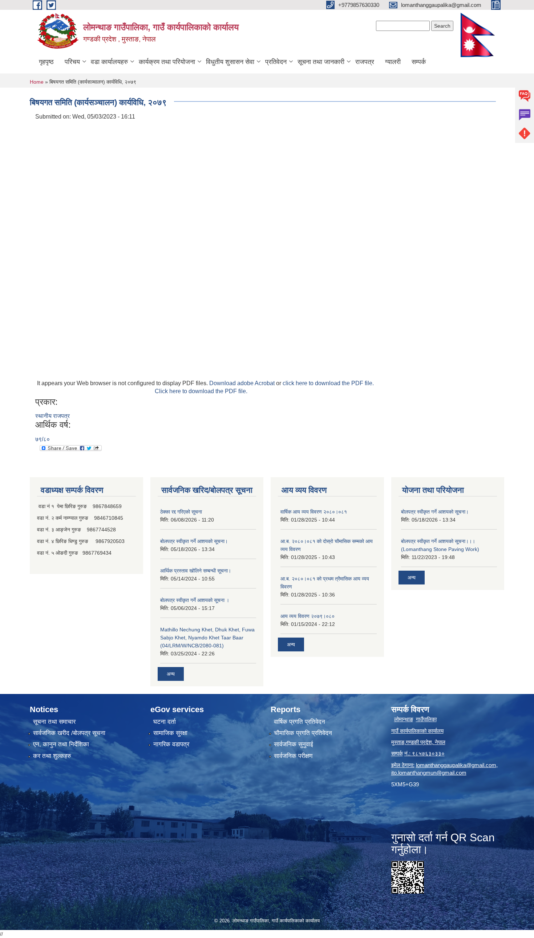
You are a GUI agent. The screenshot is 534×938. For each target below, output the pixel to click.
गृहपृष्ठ (46, 61)
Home (37, 82)
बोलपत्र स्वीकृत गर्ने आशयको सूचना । (194, 600)
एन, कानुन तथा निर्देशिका (61, 744)
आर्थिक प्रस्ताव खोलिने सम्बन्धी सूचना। (195, 571)
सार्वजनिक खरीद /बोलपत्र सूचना (69, 733)
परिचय (72, 61)
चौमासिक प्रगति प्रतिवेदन (303, 733)
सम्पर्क (419, 61)
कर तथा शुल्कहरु (52, 756)
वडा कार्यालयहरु (109, 61)
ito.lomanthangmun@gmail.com (428, 773)
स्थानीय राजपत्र (52, 416)
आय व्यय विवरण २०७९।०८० (307, 616)
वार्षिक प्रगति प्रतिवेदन (299, 721)
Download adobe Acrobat (242, 383)
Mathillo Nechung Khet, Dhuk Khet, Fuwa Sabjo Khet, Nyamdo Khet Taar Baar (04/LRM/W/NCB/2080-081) (207, 637)
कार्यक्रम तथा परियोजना (167, 61)
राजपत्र (364, 61)
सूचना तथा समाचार (54, 721)
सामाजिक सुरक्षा (170, 733)
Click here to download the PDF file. (201, 391)
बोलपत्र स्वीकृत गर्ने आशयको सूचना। (194, 541)
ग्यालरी (393, 61)
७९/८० (42, 439)
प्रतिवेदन (276, 61)
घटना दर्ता (164, 721)
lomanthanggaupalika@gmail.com (456, 765)
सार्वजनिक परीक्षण (293, 756)
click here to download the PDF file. (328, 383)
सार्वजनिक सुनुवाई (293, 744)
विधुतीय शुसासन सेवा (230, 61)
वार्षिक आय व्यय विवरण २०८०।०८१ (313, 512)
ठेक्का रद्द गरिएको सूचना (181, 512)
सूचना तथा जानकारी (321, 61)
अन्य (171, 674)
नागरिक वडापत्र (171, 744)
